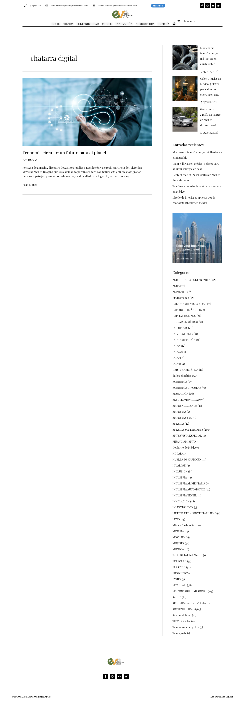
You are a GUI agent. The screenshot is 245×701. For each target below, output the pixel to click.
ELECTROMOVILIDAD (186, 399)
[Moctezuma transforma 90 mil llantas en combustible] (185, 57)
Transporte (179, 633)
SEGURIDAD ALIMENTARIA (189, 603)
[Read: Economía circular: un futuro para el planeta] (87, 111)
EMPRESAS (179, 411)
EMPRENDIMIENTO (184, 405)
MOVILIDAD (180, 537)
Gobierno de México (184, 447)
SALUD (176, 597)
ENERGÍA (178, 423)
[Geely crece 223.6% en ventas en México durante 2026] (185, 119)
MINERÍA (178, 531)
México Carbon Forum (186, 525)
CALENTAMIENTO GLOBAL (189, 304)
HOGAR (177, 453)
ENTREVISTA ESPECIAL (187, 435)
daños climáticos (182, 375)
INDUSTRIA (179, 477)
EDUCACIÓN (180, 393)
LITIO (176, 519)
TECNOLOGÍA (181, 621)
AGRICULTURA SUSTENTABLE (191, 280)
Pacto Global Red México (187, 555)
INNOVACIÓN (181, 501)
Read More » (30, 184)
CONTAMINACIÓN (183, 339)
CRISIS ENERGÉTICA (185, 369)
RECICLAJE (179, 585)
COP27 (176, 345)
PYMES (176, 579)
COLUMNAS (30, 160)
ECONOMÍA (179, 381)
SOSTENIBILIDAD (183, 609)
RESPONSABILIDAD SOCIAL (189, 591)
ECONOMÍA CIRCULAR (186, 387)
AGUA (176, 286)
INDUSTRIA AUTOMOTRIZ (188, 489)
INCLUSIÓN (180, 471)
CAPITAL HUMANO (184, 315)
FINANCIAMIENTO (184, 441)
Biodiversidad (180, 298)
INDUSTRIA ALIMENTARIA (188, 483)
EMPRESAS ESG (182, 417)
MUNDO (177, 549)
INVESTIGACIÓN (182, 507)
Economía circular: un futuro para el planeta (65, 153)
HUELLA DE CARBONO (186, 459)
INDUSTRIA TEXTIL (184, 495)
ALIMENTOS (180, 292)
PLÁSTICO (179, 567)
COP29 (176, 357)
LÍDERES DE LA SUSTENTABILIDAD (194, 513)
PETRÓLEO (179, 561)
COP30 (176, 363)
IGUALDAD (179, 465)
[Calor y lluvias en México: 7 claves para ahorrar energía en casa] (185, 88)
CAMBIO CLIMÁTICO (185, 310)
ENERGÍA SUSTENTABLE (187, 429)
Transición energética (185, 627)
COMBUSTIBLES (182, 333)
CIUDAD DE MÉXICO (185, 321)
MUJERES (178, 543)
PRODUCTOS (180, 573)
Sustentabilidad (181, 615)
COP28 (176, 351)
